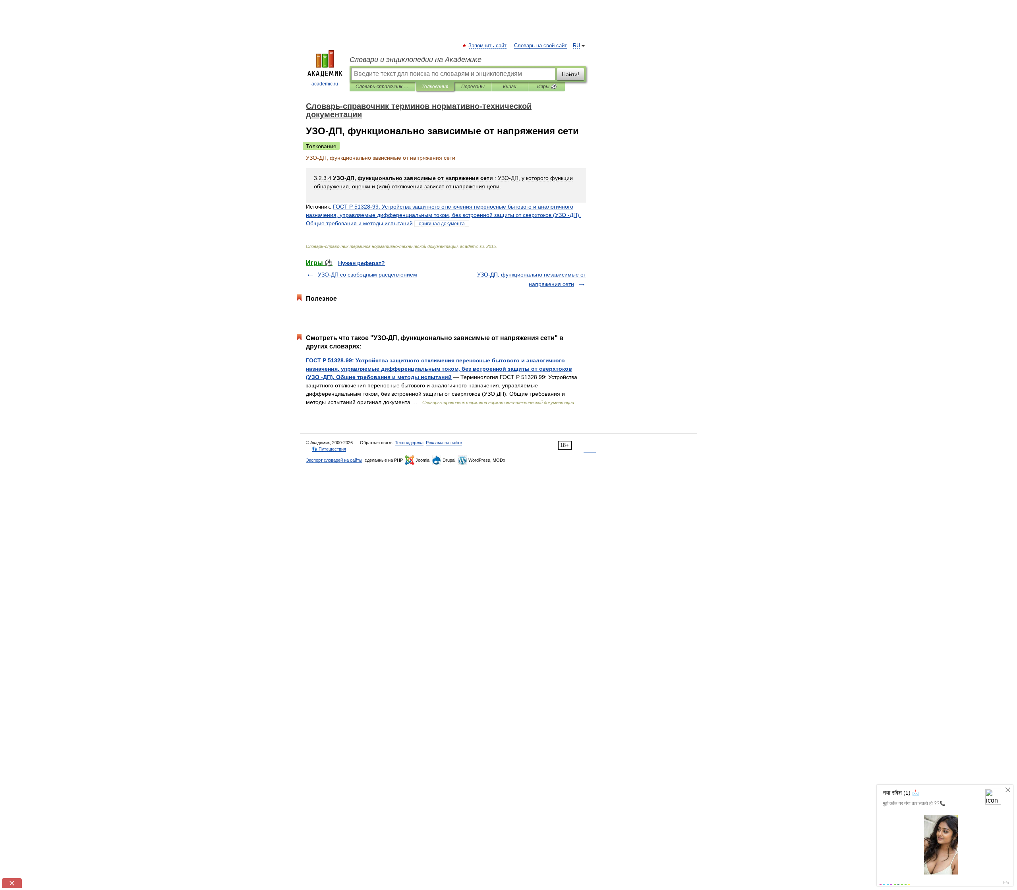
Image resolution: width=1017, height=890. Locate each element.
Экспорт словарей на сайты (334, 460)
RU (576, 45)
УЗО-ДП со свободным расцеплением (367, 274)
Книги (509, 86)
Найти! (570, 74)
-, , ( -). (443, 214)
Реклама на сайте (444, 442)
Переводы (473, 86)
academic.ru (324, 84)
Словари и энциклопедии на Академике (415, 60)
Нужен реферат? (361, 263)
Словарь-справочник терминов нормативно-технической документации (382, 86)
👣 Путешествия (329, 449)
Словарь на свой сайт (540, 45)
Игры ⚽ (547, 86)
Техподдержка (409, 442)
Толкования (434, 86)
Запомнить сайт (488, 45)
